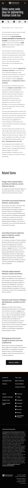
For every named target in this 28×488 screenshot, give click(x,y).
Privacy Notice (23, 483)
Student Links (6, 400)
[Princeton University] (7, 475)
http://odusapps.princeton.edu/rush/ (12, 141)
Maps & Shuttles (19, 380)
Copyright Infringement (21, 481)
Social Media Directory (20, 416)
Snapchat (19, 403)
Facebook (19, 394)
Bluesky (19, 412)
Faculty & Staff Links (6, 403)
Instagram (19, 400)
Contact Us (5, 377)
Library (4, 394)
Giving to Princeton (20, 387)
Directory (4, 384)
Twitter (19, 397)
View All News (14, 362)
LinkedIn (19, 406)
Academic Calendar (7, 397)
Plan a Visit (18, 377)
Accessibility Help (7, 380)
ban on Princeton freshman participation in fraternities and (13, 38)
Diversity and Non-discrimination (8, 429)
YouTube (19, 409)
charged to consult (14, 87)
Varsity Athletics (19, 384)
